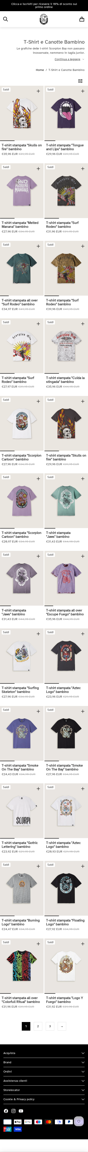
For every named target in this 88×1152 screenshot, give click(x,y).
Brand (7, 1062)
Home (40, 70)
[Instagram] (13, 1111)
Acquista (9, 1053)
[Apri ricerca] (5, 19)
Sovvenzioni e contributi (59, 1145)
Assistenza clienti (15, 1081)
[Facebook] (6, 1111)
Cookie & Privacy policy (18, 1099)
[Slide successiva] (83, 5)
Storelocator (11, 1090)
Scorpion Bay (32, 1145)
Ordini (7, 1071)
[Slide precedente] (4, 5)
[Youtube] (20, 1111)
